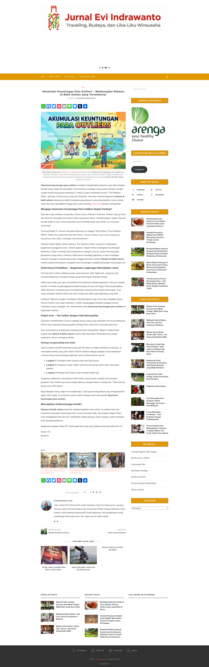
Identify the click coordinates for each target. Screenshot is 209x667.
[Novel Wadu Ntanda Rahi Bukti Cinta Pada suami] (53, 555)
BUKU (83, 87)
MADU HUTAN (138, 477)
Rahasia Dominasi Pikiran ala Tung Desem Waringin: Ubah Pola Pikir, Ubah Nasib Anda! (81, 471)
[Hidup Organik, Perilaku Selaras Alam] (83, 555)
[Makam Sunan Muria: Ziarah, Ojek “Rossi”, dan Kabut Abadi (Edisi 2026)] (137, 335)
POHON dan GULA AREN (87, 76)
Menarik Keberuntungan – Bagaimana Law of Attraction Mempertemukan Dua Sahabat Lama (54, 471)
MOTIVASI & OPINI (69, 76)
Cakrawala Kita (138, 464)
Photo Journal (137, 489)
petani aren (96, 203)
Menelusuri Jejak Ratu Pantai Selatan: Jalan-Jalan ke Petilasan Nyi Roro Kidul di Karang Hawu (155, 349)
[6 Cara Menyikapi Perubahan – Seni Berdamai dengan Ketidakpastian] (137, 415)
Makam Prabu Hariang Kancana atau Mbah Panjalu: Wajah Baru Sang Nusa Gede (157, 310)
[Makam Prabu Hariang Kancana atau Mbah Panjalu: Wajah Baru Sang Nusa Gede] (137, 309)
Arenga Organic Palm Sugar (143, 451)
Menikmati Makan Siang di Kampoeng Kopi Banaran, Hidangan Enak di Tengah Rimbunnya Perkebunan (157, 252)
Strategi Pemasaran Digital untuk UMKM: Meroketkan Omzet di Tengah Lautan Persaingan (155, 237)
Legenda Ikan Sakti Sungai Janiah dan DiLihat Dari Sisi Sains (157, 376)
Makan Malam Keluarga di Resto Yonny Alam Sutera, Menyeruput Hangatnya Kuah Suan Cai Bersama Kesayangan (157, 267)
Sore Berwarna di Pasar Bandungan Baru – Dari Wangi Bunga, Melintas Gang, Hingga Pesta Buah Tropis (157, 283)
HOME (42, 76)
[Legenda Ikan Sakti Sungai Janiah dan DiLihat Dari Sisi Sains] (137, 377)
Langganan (139, 169)
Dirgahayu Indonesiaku (156, 386)
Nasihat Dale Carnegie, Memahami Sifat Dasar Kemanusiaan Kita (110, 470)
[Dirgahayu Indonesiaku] (137, 389)
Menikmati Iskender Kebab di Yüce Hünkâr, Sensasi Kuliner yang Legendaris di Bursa (155, 222)
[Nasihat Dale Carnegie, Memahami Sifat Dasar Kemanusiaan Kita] (111, 460)
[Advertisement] (104, 49)
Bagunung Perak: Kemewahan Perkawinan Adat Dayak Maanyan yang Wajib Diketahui (156, 364)
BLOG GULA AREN (140, 458)
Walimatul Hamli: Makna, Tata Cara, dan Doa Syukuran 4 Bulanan (156, 322)
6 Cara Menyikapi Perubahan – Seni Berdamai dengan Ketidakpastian (153, 415)
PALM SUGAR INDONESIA (144, 483)
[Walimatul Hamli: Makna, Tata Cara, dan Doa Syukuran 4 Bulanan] (137, 323)
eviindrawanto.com (86, 98)
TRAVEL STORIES (54, 76)
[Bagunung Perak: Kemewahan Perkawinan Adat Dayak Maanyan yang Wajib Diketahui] (137, 363)
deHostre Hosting (139, 470)
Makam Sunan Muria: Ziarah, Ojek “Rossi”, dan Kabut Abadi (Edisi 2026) (156, 334)
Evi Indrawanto (101, 659)
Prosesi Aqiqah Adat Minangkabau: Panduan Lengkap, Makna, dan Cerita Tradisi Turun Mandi (157, 429)
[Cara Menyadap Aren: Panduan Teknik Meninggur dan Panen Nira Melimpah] (137, 401)
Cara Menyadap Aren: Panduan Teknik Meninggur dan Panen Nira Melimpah (155, 401)
